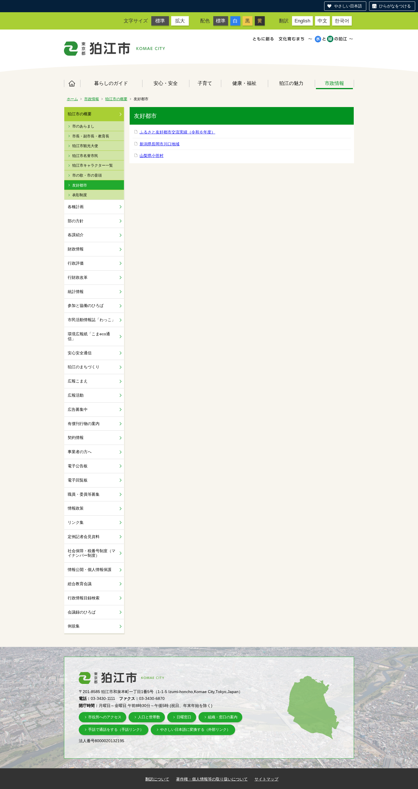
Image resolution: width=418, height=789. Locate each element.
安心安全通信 (80, 353)
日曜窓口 (184, 717)
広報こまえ (78, 381)
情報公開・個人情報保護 (89, 569)
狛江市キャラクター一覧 (92, 165)
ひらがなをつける (395, 6)
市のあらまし (83, 126)
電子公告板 (78, 466)
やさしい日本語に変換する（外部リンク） (195, 729)
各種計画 (76, 206)
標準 (160, 20)
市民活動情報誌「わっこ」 (91, 319)
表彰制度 (79, 195)
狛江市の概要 (116, 99)
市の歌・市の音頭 (87, 175)
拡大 (180, 20)
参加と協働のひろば (86, 305)
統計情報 (76, 291)
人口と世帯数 (149, 717)
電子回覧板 (78, 480)
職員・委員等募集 (84, 494)
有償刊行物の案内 (84, 423)
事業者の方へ (80, 451)
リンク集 (76, 522)
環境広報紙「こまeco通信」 (89, 336)
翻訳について (157, 779)
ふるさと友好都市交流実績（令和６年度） (177, 132)
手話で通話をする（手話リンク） (116, 729)
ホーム (72, 83)
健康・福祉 (244, 83)
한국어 (342, 20)
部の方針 (76, 221)
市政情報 (334, 83)
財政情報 (76, 249)
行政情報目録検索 (84, 598)
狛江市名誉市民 (85, 156)
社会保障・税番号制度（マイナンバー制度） (91, 553)
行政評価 (76, 263)
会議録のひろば (82, 612)
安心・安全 (166, 83)
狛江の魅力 (291, 83)
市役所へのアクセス (104, 717)
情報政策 (76, 508)
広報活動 (76, 395)
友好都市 (79, 185)
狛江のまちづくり (84, 367)
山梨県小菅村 (152, 155)
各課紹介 (76, 235)
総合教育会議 (80, 583)
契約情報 (76, 437)
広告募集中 (78, 409)
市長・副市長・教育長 (90, 136)
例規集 (74, 626)
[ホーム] (97, 48)
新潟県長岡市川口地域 (159, 144)
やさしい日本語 (348, 6)
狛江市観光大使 (85, 146)
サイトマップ (266, 779)
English (302, 20)
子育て (205, 83)
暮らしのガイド (111, 83)
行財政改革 (78, 277)
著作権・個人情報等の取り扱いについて (212, 779)
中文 (322, 20)
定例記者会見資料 (84, 536)
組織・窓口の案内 (222, 717)
